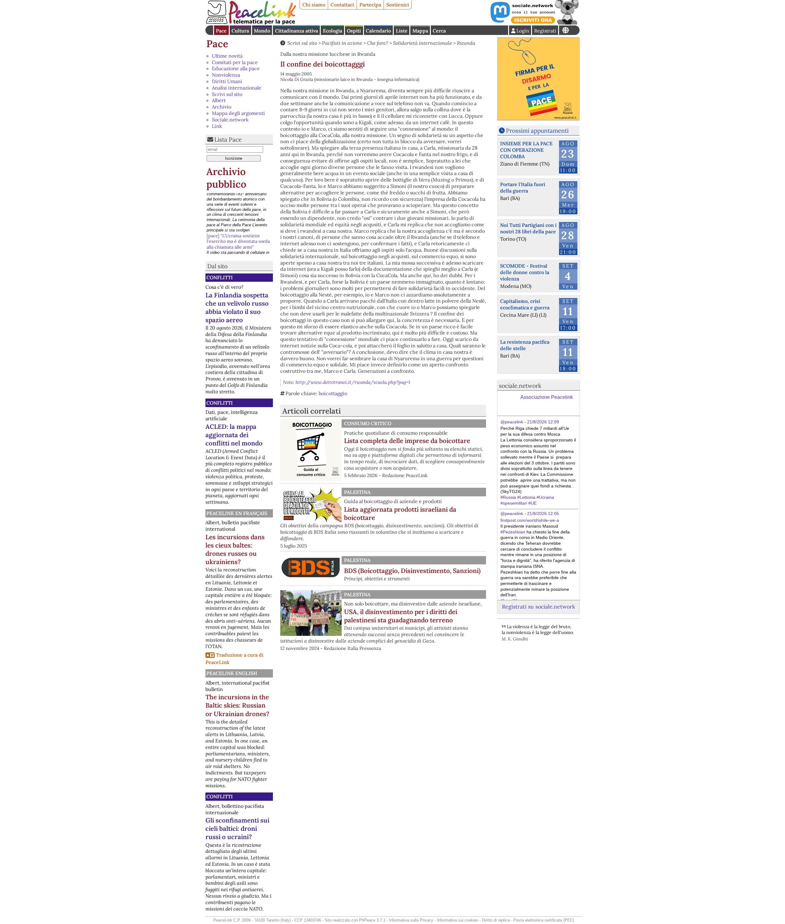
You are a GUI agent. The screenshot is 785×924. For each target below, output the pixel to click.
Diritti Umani (227, 81)
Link (217, 126)
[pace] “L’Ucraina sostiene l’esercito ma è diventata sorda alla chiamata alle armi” (238, 201)
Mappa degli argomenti (238, 113)
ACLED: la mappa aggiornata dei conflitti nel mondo (233, 434)
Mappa (420, 31)
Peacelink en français (236, 513)
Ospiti (354, 31)
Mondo (262, 31)
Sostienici (397, 5)
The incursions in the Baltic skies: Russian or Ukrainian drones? (237, 705)
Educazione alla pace (236, 68)
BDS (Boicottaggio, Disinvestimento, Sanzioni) (412, 571)
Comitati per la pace (235, 62)
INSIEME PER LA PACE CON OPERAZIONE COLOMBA (526, 149)
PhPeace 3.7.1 (372, 920)
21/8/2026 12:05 (543, 513)
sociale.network (520, 385)
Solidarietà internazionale (422, 43)
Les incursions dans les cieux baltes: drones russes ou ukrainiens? (235, 549)
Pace (221, 31)
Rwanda (466, 43)
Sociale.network (230, 119)
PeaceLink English (231, 673)
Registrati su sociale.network (538, 606)
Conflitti (219, 277)
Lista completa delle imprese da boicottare (407, 441)
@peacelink (511, 421)
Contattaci (342, 5)
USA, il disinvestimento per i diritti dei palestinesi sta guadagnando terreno (400, 616)
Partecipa (370, 5)
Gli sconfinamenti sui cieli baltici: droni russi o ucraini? (237, 828)
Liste (402, 31)
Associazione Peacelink (546, 397)
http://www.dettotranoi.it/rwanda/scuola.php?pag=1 (353, 382)
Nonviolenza (226, 75)
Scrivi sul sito (227, 94)
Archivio (221, 107)
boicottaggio (333, 393)
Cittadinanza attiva (296, 31)
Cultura (240, 31)
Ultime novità (227, 56)
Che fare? (377, 43)
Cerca (439, 31)
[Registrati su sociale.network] (534, 23)
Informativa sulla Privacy (411, 920)
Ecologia (332, 31)
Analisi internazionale (236, 88)
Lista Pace (228, 139)
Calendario (378, 31)
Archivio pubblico (226, 178)
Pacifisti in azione (342, 43)
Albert (219, 100)
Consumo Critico (367, 423)
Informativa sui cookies (457, 920)
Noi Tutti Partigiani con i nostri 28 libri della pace (528, 228)
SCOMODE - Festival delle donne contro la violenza (524, 272)
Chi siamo (313, 5)
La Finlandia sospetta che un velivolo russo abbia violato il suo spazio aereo (237, 307)
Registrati (545, 31)
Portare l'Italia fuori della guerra (522, 187)
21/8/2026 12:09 (543, 421)
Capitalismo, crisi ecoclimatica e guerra (525, 304)
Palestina (357, 492)
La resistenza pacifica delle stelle (525, 345)
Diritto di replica (496, 920)
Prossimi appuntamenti (537, 130)
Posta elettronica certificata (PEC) (543, 920)
